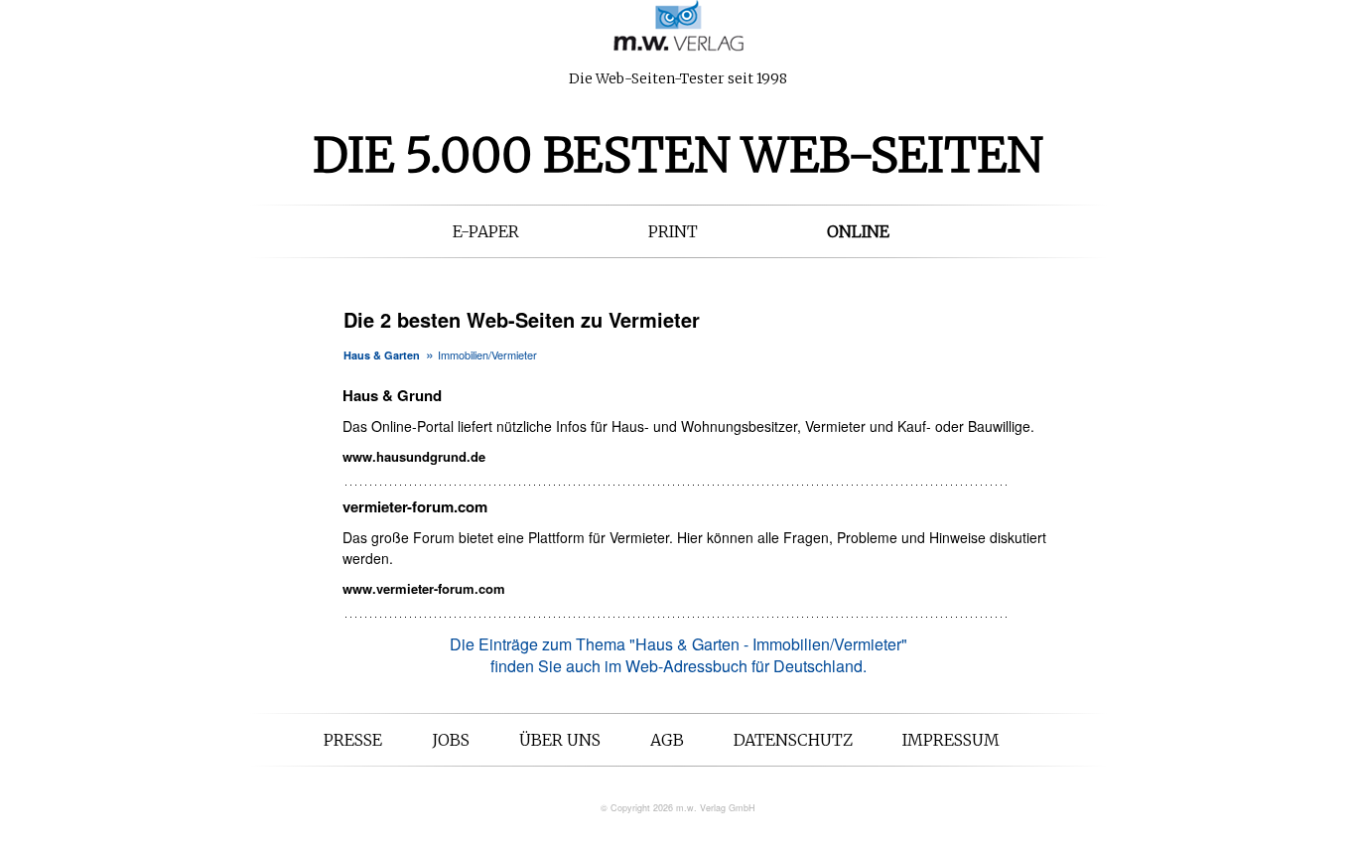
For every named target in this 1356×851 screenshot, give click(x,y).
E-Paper (486, 231)
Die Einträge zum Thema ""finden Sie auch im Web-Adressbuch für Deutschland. (678, 655)
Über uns (560, 740)
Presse (353, 740)
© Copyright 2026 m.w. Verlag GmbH (678, 807)
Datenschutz (793, 740)
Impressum (951, 740)
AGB (667, 740)
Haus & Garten (381, 355)
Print (673, 231)
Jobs (451, 740)
